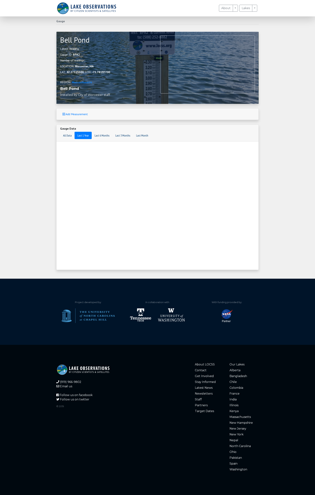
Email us (65, 386)
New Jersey (238, 428)
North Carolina (240, 446)
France (235, 393)
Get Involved (204, 376)
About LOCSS (205, 364)
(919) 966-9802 (70, 382)
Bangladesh (238, 376)
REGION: (76, 82)
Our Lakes (237, 364)
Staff (198, 399)
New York (237, 434)
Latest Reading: (69, 48)
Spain (234, 463)
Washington (238, 469)
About (226, 8)
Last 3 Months (122, 135)
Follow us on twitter (74, 399)
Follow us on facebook (76, 395)
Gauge (60, 21)
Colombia (236, 387)
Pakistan (236, 457)
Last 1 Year (83, 135)
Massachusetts (82, 82)
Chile (233, 382)
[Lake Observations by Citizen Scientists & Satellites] (86, 8)
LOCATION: (77, 66)
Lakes (246, 8)
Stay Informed (205, 382)
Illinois (234, 405)
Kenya (234, 411)
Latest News (204, 387)
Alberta (235, 370)
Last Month (142, 135)
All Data (67, 135)
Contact (201, 370)
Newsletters (204, 393)
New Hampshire (241, 422)
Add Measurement (76, 114)
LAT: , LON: (85, 72)
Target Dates (204, 411)
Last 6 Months (102, 135)
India (233, 399)
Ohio (233, 452)
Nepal (234, 440)
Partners (201, 405)
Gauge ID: (70, 54)
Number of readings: (72, 60)
